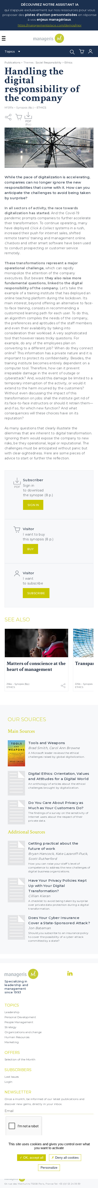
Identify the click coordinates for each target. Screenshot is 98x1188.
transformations (31, 263)
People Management (19, 1022)
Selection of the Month (20, 1059)
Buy (30, 549)
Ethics (68, 62)
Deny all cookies (66, 1157)
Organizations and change (23, 1032)
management (63, 238)
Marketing (12, 1042)
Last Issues (12, 1076)
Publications (12, 62)
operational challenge (24, 268)
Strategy (10, 1027)
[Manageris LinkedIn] (69, 973)
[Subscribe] (28, 117)
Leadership (12, 1012)
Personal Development (20, 1017)
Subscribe (36, 593)
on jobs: (36, 398)
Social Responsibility (48, 62)
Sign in (33, 505)
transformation (17, 398)
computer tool (17, 368)
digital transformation (74, 433)
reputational (71, 443)
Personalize (49, 1167)
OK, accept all (32, 1157)
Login (9, 1081)
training (37, 238)
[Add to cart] (18, 117)
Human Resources (17, 1037)
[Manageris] (48, 42)
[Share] (8, 117)
